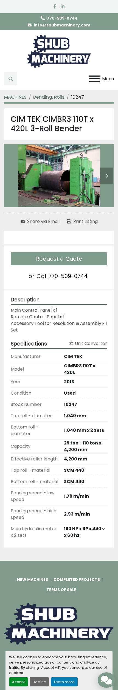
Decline (39, 682)
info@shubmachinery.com (62, 25)
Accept (18, 682)
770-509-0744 (62, 18)
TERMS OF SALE (61, 589)
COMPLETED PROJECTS (77, 579)
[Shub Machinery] (59, 623)
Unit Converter (91, 343)
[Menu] (94, 79)
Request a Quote (59, 259)
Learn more (64, 682)
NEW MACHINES (32, 579)
